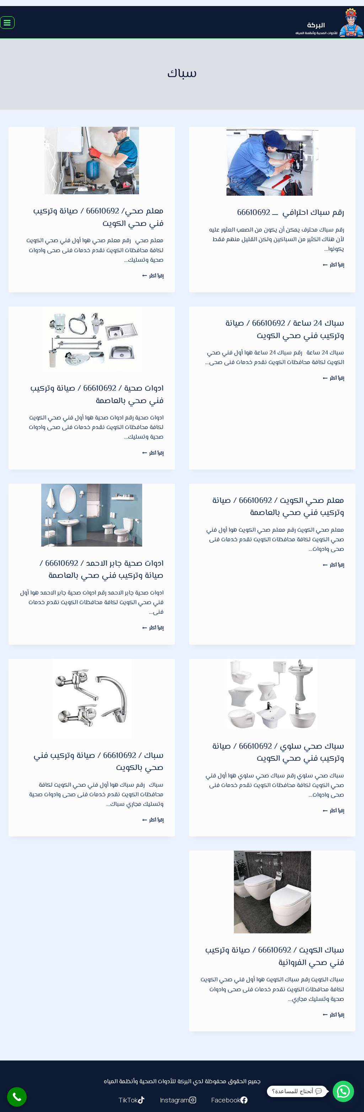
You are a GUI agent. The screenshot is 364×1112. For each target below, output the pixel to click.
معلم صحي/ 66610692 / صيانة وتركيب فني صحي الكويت (98, 217)
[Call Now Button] (17, 1097)
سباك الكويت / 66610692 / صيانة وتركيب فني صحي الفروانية (274, 957)
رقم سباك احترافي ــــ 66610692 (290, 213)
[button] (343, 1091)
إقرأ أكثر (333, 265)
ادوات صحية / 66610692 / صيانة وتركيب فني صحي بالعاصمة (97, 395)
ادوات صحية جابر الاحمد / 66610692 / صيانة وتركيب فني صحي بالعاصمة (101, 570)
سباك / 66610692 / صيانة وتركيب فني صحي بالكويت (98, 762)
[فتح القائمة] (7, 22)
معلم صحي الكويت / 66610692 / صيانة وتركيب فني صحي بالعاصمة (278, 507)
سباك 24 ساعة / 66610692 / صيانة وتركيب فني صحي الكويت (284, 330)
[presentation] (272, 161)
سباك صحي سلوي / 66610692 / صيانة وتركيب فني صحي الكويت (278, 753)
